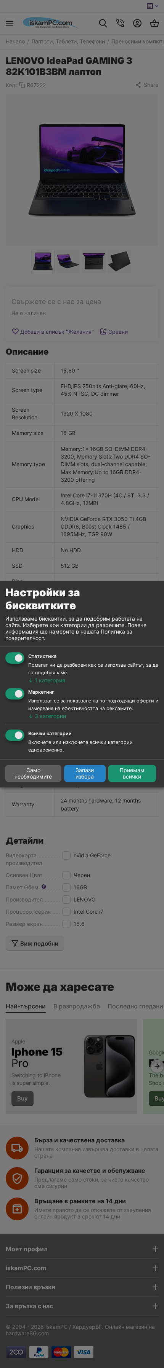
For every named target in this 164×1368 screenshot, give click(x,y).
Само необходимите (33, 773)
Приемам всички (132, 773)
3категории (47, 716)
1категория (46, 680)
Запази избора (85, 773)
